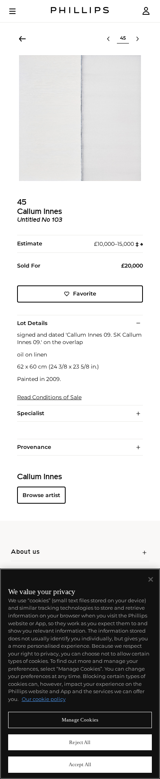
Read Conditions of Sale (49, 397)
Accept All (80, 764)
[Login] (146, 11)
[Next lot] (137, 38)
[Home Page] (80, 11)
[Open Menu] (17, 11)
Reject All (79, 742)
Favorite (84, 293)
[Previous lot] (108, 38)
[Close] (150, 579)
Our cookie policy (44, 699)
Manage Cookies (80, 720)
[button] (80, 118)
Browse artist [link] (41, 495)
